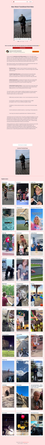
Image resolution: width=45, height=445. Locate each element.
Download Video (22, 47)
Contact (30, 1)
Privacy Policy (25, 443)
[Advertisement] (4, 15)
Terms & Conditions (20, 443)
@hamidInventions (26, 442)
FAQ (27, 1)
